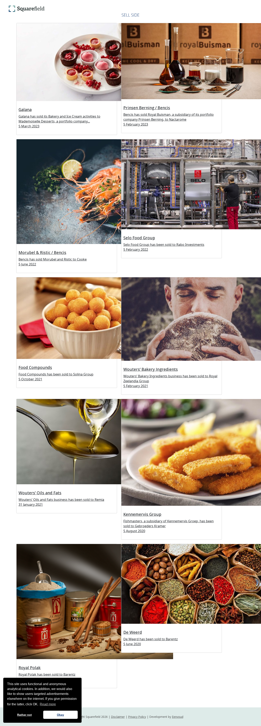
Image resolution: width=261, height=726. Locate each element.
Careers (150, 9)
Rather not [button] (24, 714)
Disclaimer (118, 717)
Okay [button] (60, 714)
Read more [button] (48, 704)
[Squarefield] (26, 9)
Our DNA (59, 9)
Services (81, 9)
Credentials (109, 9)
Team (131, 9)
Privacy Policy (137, 717)
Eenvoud (177, 717)
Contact (171, 9)
